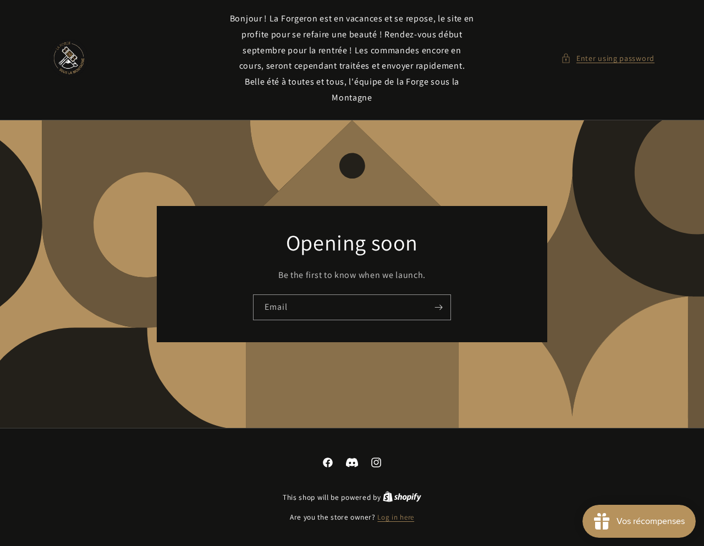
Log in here (395, 517)
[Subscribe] (438, 307)
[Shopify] (402, 497)
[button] (607, 58)
